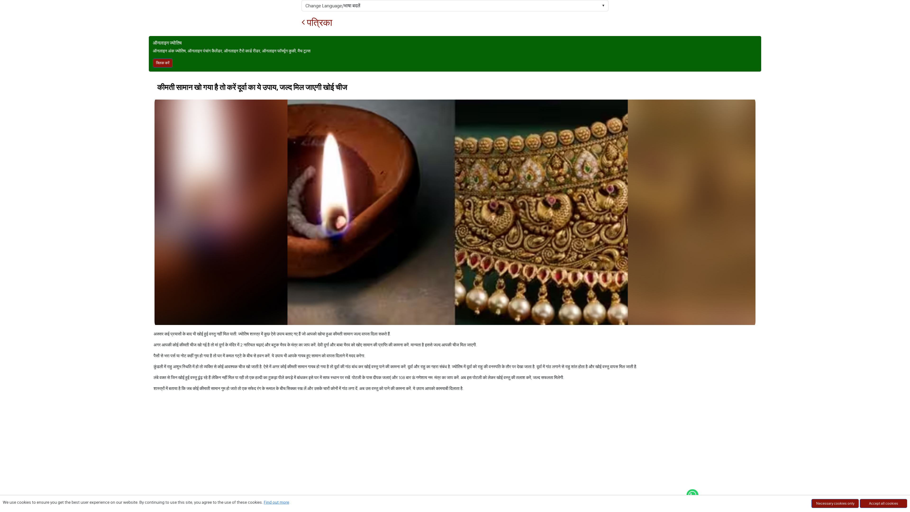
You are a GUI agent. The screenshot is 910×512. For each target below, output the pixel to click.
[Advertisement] (455, 437)
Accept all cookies (883, 503)
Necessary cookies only (835, 503)
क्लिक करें (162, 63)
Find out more (276, 502)
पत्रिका (318, 22)
